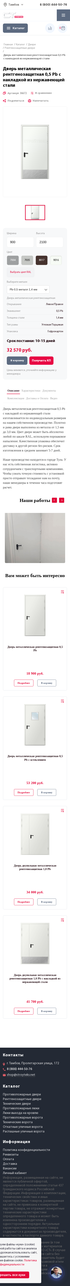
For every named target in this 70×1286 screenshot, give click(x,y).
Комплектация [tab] (15, 398)
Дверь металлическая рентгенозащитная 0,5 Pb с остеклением (35, 758)
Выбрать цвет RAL (20, 272)
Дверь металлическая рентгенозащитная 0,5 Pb (35, 649)
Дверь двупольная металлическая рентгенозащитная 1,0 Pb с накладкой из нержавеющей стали (35, 978)
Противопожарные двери (22, 1094)
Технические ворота (18, 1122)
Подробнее (24, 683)
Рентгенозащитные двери (22, 1099)
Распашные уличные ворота (24, 1131)
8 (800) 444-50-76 (53, 4)
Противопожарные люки (21, 1108)
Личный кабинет (15, 1173)
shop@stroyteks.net (21, 1075)
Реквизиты (10, 1154)
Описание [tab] (13, 390)
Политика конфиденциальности (26, 1150)
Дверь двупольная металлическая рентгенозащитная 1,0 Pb (35, 867)
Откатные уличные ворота (23, 1127)
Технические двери (17, 1103)
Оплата (8, 1159)
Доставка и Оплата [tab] (37, 398)
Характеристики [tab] (30, 390)
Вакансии (10, 1168)
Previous (51, 497)
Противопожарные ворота (23, 1117)
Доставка (10, 1164)
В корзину (17, 360)
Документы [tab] (49, 390)
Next (59, 497)
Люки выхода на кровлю (20, 1113)
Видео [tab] (53, 398)
